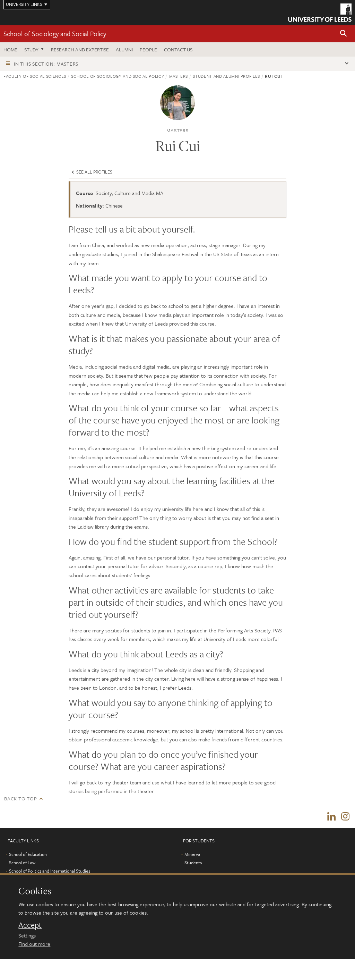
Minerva (192, 854)
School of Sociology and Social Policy (54, 33)
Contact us (178, 49)
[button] (344, 34)
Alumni (124, 49)
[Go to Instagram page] (345, 817)
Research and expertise (80, 49)
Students (193, 862)
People (148, 49)
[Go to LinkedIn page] (331, 817)
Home (10, 49)
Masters (178, 76)
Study (31, 49)
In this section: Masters (46, 63)
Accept (30, 925)
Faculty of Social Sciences (34, 76)
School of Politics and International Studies (49, 870)
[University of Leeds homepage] (320, 12)
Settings (27, 935)
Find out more (34, 944)
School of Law (22, 862)
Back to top (20, 798)
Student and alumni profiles (226, 76)
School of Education (28, 854)
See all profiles (93, 171)
